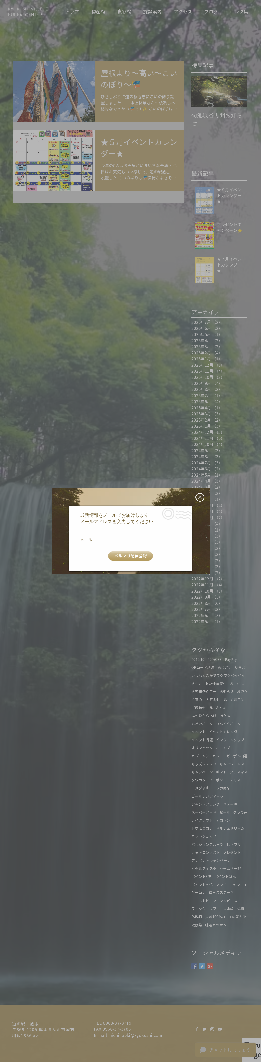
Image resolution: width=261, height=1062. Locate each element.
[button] (199, 497)
